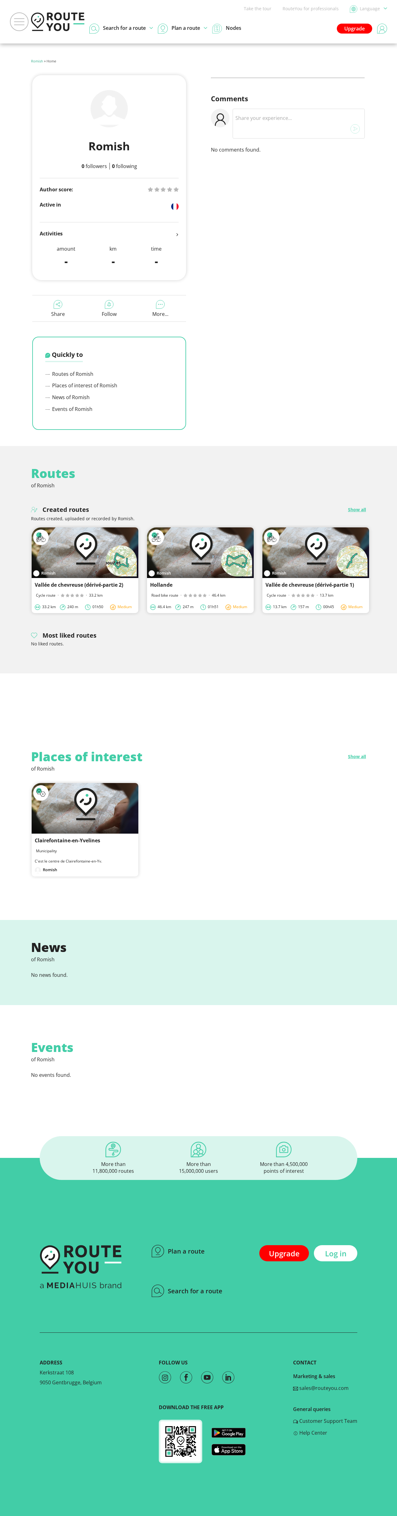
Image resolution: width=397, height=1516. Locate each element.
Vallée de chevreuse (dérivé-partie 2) (79, 584)
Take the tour (257, 8)
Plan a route (186, 1251)
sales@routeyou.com (323, 1388)
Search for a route (195, 1291)
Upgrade (354, 28)
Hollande (161, 584)
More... (160, 314)
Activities (51, 233)
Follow (109, 314)
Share (58, 314)
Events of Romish (71, 409)
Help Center (312, 1432)
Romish (37, 61)
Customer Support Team (327, 1421)
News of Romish (70, 397)
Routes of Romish (72, 374)
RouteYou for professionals (311, 8)
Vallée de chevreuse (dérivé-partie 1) (309, 584)
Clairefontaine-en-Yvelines (67, 840)
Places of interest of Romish (84, 385)
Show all (357, 509)
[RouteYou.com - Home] (57, 21)
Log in (335, 1253)
